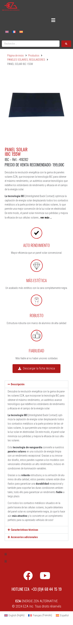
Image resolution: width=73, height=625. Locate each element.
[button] (36, 384)
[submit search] (66, 43)
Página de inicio (15, 55)
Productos (33, 55)
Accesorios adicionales (24, 537)
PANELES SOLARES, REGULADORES (26, 59)
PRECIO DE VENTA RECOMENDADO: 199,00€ (34, 165)
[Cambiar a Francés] (14, 31)
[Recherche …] (31, 43)
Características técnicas (24, 529)
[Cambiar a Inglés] (6, 31)
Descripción (18, 384)
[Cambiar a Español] (21, 31)
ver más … (46, 217)
